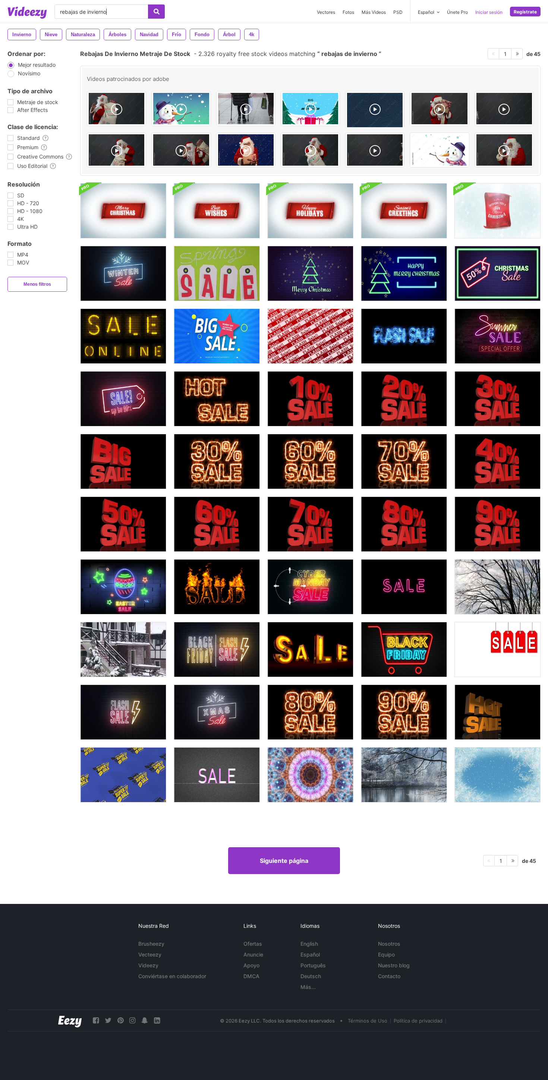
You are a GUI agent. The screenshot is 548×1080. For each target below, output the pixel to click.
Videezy (148, 965)
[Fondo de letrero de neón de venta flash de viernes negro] (217, 649)
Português (313, 965)
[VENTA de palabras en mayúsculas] (217, 774)
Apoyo (251, 965)
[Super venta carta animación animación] (123, 774)
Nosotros (389, 943)
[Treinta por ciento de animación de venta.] (497, 398)
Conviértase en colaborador (172, 976)
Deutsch (310, 976)
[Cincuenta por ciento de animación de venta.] (123, 524)
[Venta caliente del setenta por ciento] (404, 461)
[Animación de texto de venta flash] (310, 336)
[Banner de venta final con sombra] (497, 649)
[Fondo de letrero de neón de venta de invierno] (123, 273)
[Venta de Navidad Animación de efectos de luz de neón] (310, 273)
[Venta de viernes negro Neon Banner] (404, 649)
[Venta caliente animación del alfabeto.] (217, 398)
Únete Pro (457, 12)
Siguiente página (284, 860)
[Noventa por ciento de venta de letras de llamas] (404, 712)
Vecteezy (149, 954)
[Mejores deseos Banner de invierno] (217, 210)
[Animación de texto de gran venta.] (123, 461)
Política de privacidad (418, 1021)
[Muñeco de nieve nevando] (181, 108)
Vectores (326, 12)
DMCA (251, 976)
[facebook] (96, 1020)
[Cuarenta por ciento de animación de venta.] (497, 461)
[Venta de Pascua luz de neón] (123, 586)
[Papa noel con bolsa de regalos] (116, 150)
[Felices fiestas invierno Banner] (310, 210)
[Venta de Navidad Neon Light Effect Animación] (404, 273)
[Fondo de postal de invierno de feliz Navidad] (497, 210)
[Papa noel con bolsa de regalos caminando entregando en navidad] (116, 108)
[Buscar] (156, 11)
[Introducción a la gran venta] (217, 336)
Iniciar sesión (489, 12)
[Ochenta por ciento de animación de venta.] (404, 524)
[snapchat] (144, 1020)
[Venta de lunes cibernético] (310, 586)
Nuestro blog (394, 965)
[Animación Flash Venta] (404, 336)
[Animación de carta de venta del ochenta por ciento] (310, 712)
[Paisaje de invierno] (123, 649)
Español (310, 954)
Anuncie (253, 954)
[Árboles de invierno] (497, 586)
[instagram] (132, 1020)
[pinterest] (120, 1020)
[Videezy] (27, 13)
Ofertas (252, 943)
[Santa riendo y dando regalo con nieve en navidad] (245, 150)
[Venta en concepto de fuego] (217, 586)
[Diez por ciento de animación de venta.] (310, 398)
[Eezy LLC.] (70, 1020)
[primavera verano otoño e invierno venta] (217, 273)
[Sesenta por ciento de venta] (310, 461)
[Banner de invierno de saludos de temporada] (404, 210)
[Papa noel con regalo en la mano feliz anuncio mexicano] (439, 108)
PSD (398, 12)
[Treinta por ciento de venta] (217, 461)
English (309, 943)
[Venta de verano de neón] (497, 336)
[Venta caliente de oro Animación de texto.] (497, 712)
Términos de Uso (367, 1021)
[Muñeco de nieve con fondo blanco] (439, 150)
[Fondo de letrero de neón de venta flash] (123, 712)
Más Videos (374, 12)
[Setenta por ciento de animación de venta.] (310, 524)
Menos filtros (37, 284)
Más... (308, 987)
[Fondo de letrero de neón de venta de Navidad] (217, 712)
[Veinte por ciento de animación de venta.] (404, 398)
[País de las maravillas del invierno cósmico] (310, 774)
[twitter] (108, 1020)
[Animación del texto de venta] (404, 586)
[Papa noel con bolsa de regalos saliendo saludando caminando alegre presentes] (374, 150)
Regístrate (525, 12)
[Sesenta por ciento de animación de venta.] (217, 524)
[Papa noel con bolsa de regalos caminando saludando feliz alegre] (504, 108)
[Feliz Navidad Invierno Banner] (123, 210)
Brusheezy (151, 943)
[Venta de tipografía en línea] (123, 336)
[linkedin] (157, 1020)
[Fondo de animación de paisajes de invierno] (404, 774)
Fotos (348, 12)
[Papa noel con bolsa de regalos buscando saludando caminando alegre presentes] (181, 150)
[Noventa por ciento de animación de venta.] (497, 524)
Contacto (389, 976)
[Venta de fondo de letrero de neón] (123, 398)
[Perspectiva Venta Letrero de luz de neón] (310, 649)
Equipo (386, 954)
